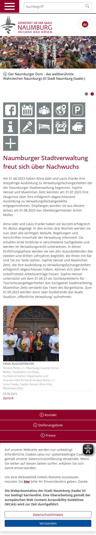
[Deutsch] (85, 24)
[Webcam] (77, 126)
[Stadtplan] (60, 109)
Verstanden (48, 523)
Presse (50, 435)
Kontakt (50, 415)
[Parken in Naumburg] (77, 109)
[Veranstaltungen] (27, 126)
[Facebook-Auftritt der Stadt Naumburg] (10, 109)
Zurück (8, 398)
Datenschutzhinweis (48, 515)
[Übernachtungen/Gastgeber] (44, 126)
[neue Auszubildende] (31, 333)
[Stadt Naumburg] (48, 25)
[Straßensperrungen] (60, 126)
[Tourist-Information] (10, 126)
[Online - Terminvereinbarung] (27, 109)
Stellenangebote (50, 425)
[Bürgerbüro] (44, 109)
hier (27, 481)
